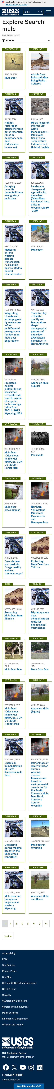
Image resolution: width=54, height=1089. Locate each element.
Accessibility (9, 953)
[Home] (10, 14)
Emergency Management (15, 1019)
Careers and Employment (15, 1007)
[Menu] (49, 12)
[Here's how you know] (27, 3)
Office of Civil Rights (12, 1025)
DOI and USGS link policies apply (19, 983)
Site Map (6, 977)
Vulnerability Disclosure (14, 1001)
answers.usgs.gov (11, 1079)
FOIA (4, 959)
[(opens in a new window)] (6, 1067)
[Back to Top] (43, 1078)
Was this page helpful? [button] (29, 1086)
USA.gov (6, 995)
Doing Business (10, 1013)
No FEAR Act (9, 989)
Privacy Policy (9, 971)
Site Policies (8, 965)
